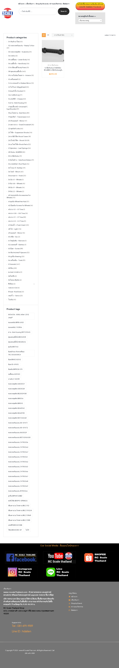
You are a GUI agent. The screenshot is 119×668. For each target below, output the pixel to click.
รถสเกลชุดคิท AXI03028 (16, 389)
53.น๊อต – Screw (14, 249)
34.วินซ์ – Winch (14, 172)
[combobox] (38, 11)
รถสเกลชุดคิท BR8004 (15, 399)
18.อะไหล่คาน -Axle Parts (17, 113)
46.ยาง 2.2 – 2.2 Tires (16, 221)
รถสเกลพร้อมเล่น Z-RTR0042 (18, 447)
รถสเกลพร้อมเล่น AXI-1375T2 (18, 428)
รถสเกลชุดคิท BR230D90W (17, 394)
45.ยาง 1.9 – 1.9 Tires (15, 217)
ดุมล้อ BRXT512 (13, 347)
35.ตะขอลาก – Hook (15, 176)
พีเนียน (10, 284)
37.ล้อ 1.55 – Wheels (15, 184)
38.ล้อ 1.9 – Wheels (14, 188)
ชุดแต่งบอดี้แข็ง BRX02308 (17, 337)
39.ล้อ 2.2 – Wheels (15, 191)
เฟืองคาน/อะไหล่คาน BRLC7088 (19, 520)
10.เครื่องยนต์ (13, 79)
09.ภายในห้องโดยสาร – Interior (19, 75)
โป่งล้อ (10, 300)
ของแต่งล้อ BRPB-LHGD (16, 322)
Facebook (97, 7)
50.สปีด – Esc (13, 237)
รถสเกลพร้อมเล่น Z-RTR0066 (18, 472)
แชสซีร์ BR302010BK (15, 525)
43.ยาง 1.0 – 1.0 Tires (15, 209)
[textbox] (90, 20)
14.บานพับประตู (13, 95)
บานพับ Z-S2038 (14, 379)
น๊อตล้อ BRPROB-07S (15, 369)
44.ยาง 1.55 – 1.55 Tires (16, 213)
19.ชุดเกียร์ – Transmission (17, 117)
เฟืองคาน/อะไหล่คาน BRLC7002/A (20, 510)
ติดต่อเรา (66, 4)
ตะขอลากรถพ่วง (14, 272)
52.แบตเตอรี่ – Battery (16, 245)
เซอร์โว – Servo (14, 296)
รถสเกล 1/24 (12, 288)
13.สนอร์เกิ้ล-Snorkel (15, 91)
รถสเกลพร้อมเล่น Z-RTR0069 (18, 486)
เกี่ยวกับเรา (30, 4)
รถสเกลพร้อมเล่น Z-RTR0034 (18, 442)
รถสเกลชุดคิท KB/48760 (16, 408)
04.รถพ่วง (11, 56)
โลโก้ (27, 530)
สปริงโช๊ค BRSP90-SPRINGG (18, 501)
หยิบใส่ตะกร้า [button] (50, 61)
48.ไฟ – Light (13, 229)
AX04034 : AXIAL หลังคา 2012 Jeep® (18, 316)
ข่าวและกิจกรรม (55, 4)
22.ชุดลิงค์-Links (14, 129)
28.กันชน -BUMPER (15, 152)
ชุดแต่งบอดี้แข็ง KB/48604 (17, 342)
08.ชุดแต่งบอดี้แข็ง (15, 71)
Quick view (55, 61)
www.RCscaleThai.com (27, 650)
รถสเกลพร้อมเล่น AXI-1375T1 (18, 423)
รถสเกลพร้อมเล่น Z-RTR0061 (18, 457)
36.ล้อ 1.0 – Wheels (15, 180)
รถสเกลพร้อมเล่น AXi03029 (17, 433)
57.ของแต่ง (12, 264)
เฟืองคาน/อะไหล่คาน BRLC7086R (19, 515)
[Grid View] (44, 35)
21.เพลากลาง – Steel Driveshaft (19, 125)
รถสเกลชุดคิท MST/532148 (17, 418)
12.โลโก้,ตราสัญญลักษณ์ (17, 87)
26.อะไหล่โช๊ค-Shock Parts (18, 144)
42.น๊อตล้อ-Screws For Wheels (19, 205)
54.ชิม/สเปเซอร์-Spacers (17, 253)
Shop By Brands (42, 4)
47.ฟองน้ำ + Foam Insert (17, 225)
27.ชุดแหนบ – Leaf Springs (18, 148)
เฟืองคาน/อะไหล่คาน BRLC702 (18, 506)
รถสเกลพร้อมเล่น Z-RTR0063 (18, 467)
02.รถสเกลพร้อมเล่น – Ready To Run (21, 46)
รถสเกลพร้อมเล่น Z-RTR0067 (18, 476)
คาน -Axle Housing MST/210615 (19, 332)
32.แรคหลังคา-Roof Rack (17, 164)
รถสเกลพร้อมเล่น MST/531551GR (19, 437)
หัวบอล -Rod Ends (14, 292)
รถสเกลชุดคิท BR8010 (15, 403)
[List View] (48, 35)
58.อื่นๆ (10, 268)
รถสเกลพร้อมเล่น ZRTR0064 (18, 491)
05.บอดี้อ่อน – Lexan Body (17, 60)
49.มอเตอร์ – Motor (15, 233)
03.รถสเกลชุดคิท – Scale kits (18, 52)
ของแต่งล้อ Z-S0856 (15, 327)
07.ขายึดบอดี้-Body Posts (17, 68)
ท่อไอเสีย (11, 276)
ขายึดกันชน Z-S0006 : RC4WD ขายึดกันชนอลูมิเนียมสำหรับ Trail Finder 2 (53, 69)
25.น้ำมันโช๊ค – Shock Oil (17, 140)
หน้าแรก (21, 4)
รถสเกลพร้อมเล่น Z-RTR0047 (18, 452)
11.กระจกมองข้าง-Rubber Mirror (19, 83)
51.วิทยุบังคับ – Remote (16, 241)
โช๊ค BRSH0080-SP (15, 530)
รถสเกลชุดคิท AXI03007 (16, 384)
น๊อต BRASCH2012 (14, 360)
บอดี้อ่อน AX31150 (14, 374)
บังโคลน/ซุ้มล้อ (13, 280)
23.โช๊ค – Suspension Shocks (18, 133)
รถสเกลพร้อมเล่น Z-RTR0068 (18, 481)
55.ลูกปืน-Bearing (14, 256)
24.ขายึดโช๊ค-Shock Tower (18, 136)
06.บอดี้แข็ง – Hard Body (17, 64)
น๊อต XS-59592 (13, 364)
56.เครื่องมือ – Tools (15, 260)
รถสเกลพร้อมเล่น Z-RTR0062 (18, 462)
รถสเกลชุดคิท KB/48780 (16, 413)
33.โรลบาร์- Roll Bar (15, 168)
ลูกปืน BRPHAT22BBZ (15, 496)
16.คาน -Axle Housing (16, 103)
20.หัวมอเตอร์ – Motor (16, 121)
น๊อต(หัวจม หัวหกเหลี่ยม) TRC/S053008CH (16, 353)
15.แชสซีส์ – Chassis (15, 99)
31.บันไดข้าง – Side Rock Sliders (19, 160)
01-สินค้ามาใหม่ (14, 42)
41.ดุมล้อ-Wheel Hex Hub (17, 202)
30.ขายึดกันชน (53, 65)
